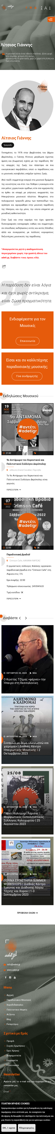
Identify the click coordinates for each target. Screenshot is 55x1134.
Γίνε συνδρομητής (27, 376)
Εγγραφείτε (12, 1060)
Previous (20, 618)
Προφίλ (10, 1041)
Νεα (35, 673)
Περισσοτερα (12, 490)
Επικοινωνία (27, 340)
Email (7, 1091)
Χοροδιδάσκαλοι (15, 1005)
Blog (9, 1019)
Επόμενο (26, 618)
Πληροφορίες (26, 1128)
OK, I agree (9, 1128)
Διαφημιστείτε (14, 1055)
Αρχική (10, 995)
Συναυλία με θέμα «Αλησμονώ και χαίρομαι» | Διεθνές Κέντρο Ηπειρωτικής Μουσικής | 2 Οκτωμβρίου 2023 (26, 748)
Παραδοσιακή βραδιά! (18, 554)
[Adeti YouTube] (35, 8)
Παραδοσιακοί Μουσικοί (19, 1000)
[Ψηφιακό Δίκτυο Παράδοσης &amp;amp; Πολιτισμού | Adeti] (9, 9)
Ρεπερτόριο (12, 1024)
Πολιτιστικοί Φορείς (17, 1009)
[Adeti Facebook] (26, 8)
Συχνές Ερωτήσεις (16, 1046)
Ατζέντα (11, 1014)
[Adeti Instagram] (31, 8)
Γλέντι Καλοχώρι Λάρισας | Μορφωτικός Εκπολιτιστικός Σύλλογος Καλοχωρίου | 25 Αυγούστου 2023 (24, 819)
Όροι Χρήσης (13, 1050)
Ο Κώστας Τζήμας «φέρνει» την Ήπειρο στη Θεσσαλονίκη (25, 681)
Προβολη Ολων (26, 913)
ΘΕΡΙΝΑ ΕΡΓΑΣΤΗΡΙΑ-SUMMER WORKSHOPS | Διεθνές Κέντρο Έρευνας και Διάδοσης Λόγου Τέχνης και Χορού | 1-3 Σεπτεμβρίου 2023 (25, 887)
